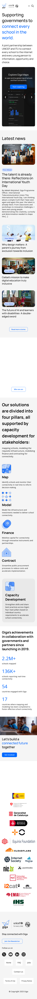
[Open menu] (29, 6)
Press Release (7, 170)
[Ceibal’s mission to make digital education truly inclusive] (18, 258)
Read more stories (18, 329)
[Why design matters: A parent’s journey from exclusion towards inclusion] (18, 225)
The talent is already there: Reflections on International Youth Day (17, 180)
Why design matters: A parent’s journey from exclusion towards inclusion (17, 247)
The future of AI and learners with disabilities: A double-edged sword (18, 313)
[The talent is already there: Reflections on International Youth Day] (18, 145)
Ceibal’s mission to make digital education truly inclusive (15, 280)
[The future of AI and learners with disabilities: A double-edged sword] (18, 291)
